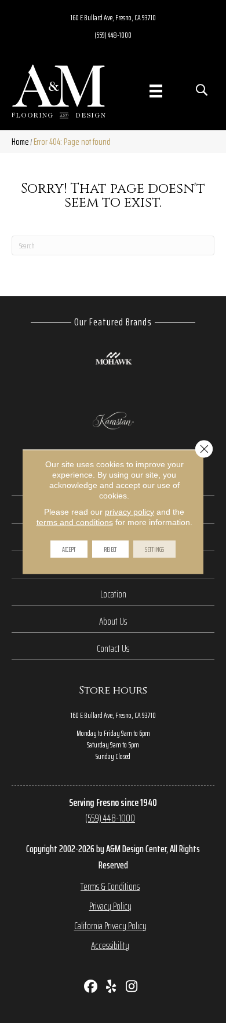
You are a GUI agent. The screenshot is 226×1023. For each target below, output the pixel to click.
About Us (113, 621)
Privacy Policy (110, 906)
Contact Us (113, 648)
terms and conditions (75, 521)
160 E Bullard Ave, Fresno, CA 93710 (113, 17)
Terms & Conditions (110, 886)
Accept (69, 548)
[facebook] (91, 987)
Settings (154, 548)
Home (20, 141)
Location (113, 594)
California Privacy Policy (110, 925)
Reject (110, 548)
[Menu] (155, 90)
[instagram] (131, 987)
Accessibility (110, 945)
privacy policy (129, 511)
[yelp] (111, 987)
